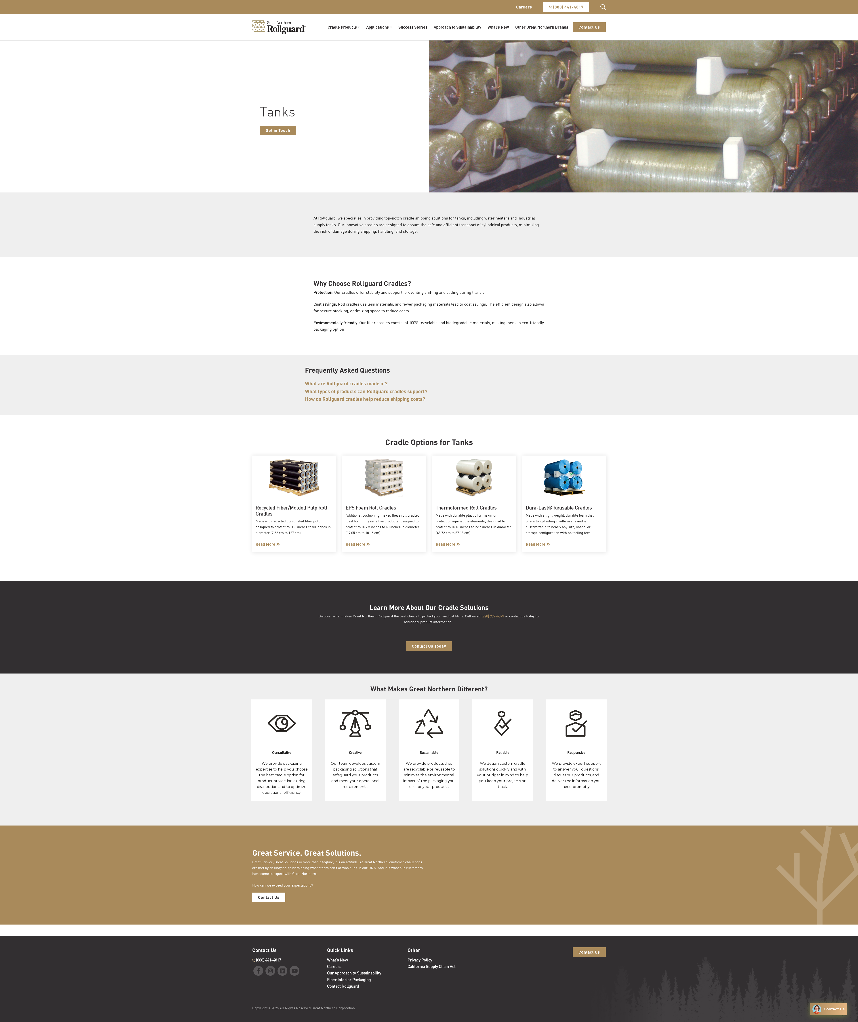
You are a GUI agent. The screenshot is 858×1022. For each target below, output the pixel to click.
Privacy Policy (420, 959)
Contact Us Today (429, 646)
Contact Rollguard (343, 986)
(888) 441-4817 (568, 6)
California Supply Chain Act (432, 966)
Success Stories (412, 27)
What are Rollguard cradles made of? (346, 383)
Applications (377, 27)
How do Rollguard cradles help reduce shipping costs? (365, 399)
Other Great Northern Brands (541, 27)
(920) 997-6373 (493, 616)
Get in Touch (278, 130)
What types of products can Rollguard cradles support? (366, 391)
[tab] (408, 383)
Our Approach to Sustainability (354, 972)
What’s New (498, 27)
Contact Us (589, 27)
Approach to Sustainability (457, 27)
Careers (524, 6)
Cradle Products (342, 27)
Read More (265, 544)
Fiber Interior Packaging (349, 979)
